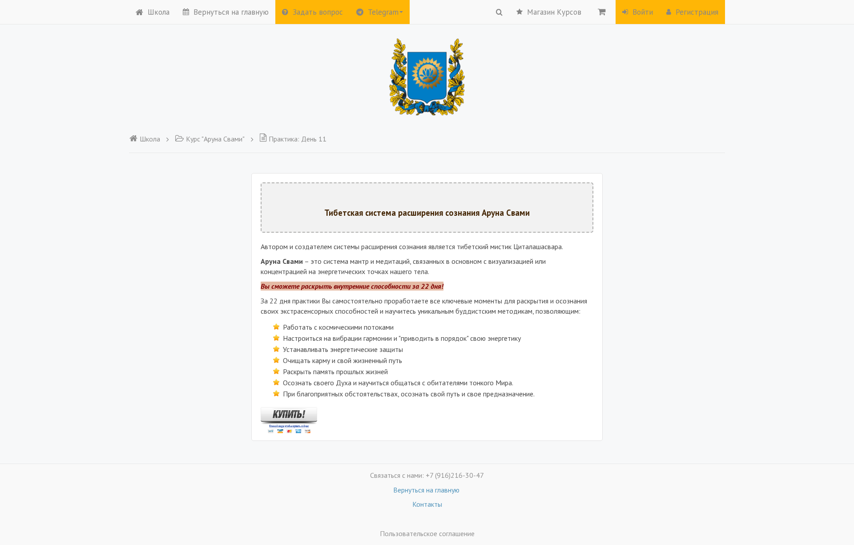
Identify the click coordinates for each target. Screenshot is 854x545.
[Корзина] (602, 11)
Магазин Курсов (554, 12)
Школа (158, 12)
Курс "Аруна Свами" (215, 138)
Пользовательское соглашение (427, 533)
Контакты (427, 504)
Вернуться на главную (231, 12)
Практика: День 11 (297, 138)
